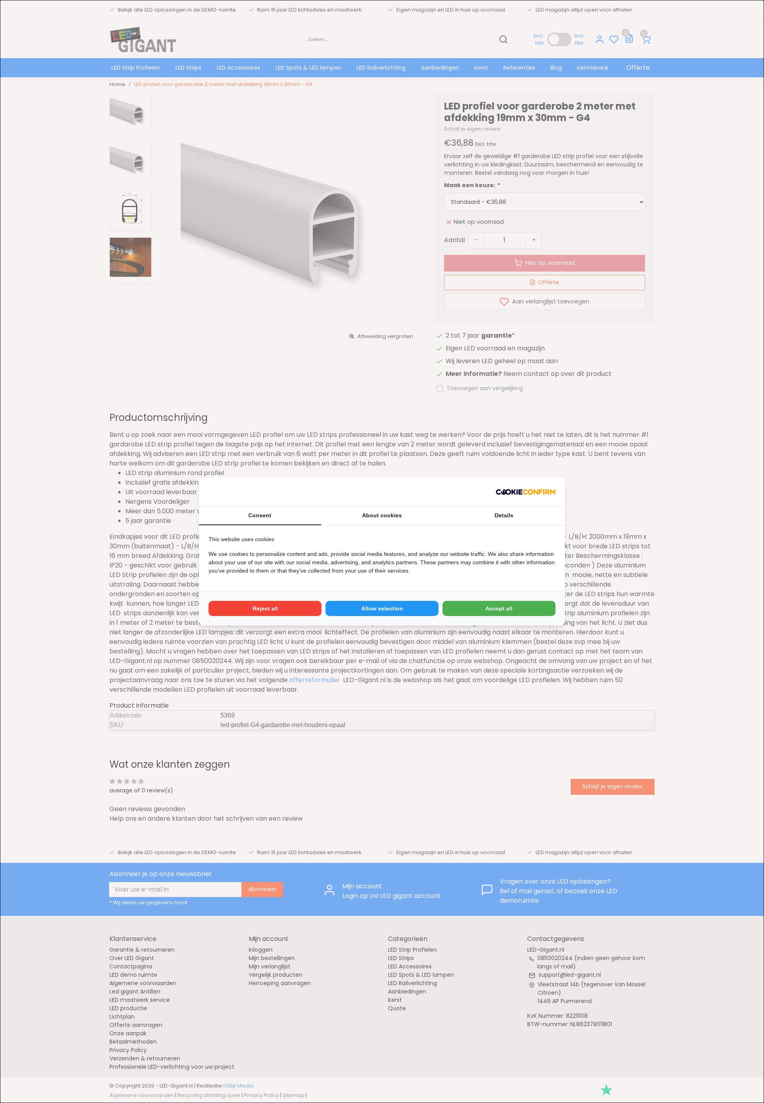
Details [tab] (504, 515)
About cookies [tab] (382, 515)
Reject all (265, 608)
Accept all (499, 608)
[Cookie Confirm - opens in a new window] (525, 492)
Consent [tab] (259, 515)
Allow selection (382, 608)
